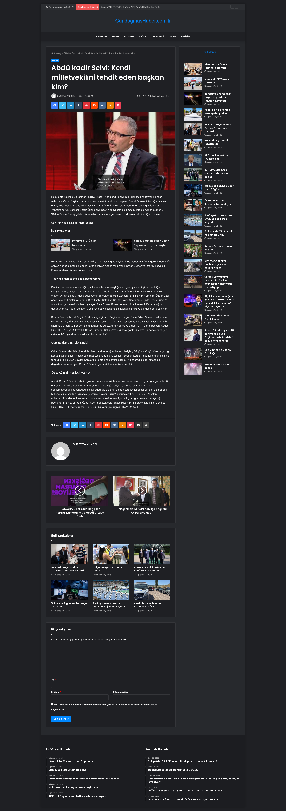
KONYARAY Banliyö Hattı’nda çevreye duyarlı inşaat (215, 264)
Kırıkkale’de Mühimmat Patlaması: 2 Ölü (148, 605)
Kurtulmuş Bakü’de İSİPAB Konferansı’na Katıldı (149, 569)
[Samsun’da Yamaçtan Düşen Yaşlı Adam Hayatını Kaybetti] (122, 245)
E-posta (56, 692)
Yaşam (172, 36)
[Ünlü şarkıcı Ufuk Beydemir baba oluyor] (193, 205)
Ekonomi (129, 36)
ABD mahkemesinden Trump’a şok (217, 157)
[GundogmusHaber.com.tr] (143, 21)
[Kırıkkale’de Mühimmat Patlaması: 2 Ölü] (152, 590)
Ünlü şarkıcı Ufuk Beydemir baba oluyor (217, 202)
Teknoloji (157, 36)
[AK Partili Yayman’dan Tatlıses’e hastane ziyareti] (69, 554)
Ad (53, 679)
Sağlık (143, 36)
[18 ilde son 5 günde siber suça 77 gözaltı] (69, 590)
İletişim (185, 36)
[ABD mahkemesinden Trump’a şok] (193, 160)
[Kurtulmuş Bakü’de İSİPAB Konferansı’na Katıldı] (152, 554)
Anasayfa (102, 36)
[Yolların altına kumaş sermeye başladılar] (193, 114)
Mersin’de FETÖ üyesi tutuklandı (217, 80)
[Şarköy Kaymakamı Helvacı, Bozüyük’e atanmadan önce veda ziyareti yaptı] (193, 281)
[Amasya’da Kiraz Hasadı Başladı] (193, 250)
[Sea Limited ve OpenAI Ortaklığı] (193, 354)
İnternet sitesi (120, 692)
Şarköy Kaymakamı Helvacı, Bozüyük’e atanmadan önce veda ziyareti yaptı (218, 282)
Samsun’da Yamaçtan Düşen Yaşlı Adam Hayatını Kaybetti (130, 7)
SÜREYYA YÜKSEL (66, 96)
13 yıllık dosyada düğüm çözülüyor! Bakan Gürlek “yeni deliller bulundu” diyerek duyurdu (219, 301)
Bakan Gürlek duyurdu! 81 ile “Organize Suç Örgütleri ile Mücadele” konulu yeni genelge (219, 335)
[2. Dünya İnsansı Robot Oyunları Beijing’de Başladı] (111, 590)
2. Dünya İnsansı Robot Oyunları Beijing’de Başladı (109, 605)
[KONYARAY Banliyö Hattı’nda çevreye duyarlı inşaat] (193, 265)
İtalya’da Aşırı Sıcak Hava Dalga (108, 569)
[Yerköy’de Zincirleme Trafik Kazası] (193, 320)
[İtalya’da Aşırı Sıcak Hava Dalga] (111, 554)
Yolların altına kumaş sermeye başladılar (217, 111)
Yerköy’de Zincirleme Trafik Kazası (217, 317)
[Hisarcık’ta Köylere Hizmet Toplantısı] (193, 69)
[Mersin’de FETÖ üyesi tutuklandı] (60, 245)
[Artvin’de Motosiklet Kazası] (193, 369)
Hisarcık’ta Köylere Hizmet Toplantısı (215, 66)
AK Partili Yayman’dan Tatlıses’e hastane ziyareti (67, 569)
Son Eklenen (209, 52)
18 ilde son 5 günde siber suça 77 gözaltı (69, 605)
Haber (115, 36)
